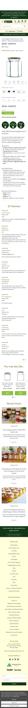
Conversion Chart (14, 574)
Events (14, 556)
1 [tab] (12, 397)
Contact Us (14, 600)
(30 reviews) (12, 50)
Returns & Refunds (14, 620)
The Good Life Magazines (14, 562)
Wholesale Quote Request (14, 603)
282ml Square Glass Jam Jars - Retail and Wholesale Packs (20, 384)
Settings (14, 699)
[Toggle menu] (2, 21)
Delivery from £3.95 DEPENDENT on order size (14, 34)
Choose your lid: (7, 87)
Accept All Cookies (14, 705)
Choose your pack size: (9, 97)
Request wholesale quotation (9, 117)
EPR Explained (14, 545)
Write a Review (19, 50)
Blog (14, 568)
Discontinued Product (14, 591)
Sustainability (14, 559)
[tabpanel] (7, 383)
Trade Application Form (14, 553)
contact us (22, 179)
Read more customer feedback (14, 534)
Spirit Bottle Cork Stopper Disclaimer (14, 609)
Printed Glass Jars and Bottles (14, 606)
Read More (14, 442)
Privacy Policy (14, 635)
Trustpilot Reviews (14, 623)
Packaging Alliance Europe (14, 565)
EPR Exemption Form (14, 548)
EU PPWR (14, 551)
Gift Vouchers (14, 585)
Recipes (14, 571)
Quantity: (4, 110)
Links (14, 576)
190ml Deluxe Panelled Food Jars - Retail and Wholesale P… (7, 384)
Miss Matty (14, 579)
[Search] (24, 26)
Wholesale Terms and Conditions (14, 632)
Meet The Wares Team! (14, 612)
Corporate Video (14, 626)
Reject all (14, 702)
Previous (1, 83)
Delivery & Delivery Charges (14, 618)
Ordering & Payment (14, 615)
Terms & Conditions (14, 629)
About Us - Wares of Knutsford (14, 588)
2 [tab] (15, 397)
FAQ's (14, 582)
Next (26, 83)
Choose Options (7, 393)
